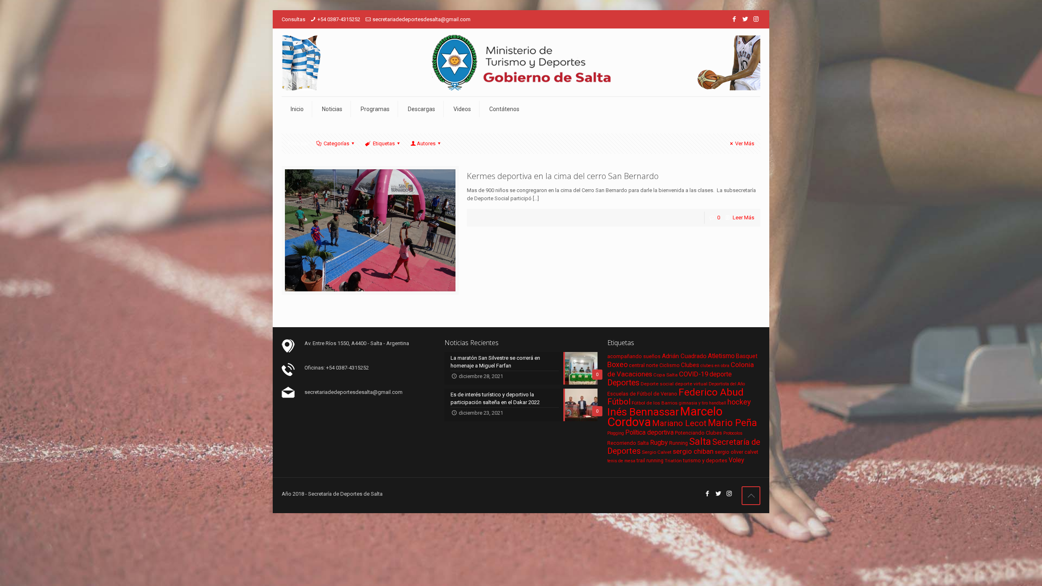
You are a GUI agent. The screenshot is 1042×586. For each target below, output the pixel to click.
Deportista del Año (727, 384)
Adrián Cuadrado (684, 356)
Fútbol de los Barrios (655, 403)
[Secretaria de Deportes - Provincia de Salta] (521, 62)
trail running (650, 460)
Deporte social (657, 384)
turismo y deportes (705, 460)
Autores (426, 143)
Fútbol (618, 402)
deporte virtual (691, 384)
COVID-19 (693, 374)
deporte (720, 374)
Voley (736, 460)
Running (678, 443)
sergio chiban (693, 451)
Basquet (746, 356)
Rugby (659, 442)
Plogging (615, 433)
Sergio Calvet (657, 452)
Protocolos (732, 433)
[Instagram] (756, 19)
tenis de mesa (621, 461)
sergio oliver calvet (736, 452)
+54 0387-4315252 (338, 19)
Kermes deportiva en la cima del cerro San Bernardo (563, 176)
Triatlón (673, 461)
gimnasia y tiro (693, 403)
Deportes (623, 382)
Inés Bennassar (643, 412)
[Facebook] (734, 19)
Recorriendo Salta (628, 443)
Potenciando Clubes (698, 433)
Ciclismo (669, 365)
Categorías (336, 143)
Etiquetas (384, 143)
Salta (700, 441)
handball (717, 403)
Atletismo (721, 356)
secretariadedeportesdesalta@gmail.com (421, 19)
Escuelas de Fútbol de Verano (642, 394)
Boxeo (617, 364)
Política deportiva (649, 432)
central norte (643, 365)
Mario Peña (732, 423)
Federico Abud (711, 392)
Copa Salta (665, 375)
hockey (739, 402)
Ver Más (744, 143)
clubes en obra (715, 365)
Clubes (690, 365)
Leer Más (743, 217)
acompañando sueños (634, 356)
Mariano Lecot (679, 423)
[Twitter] (745, 19)
